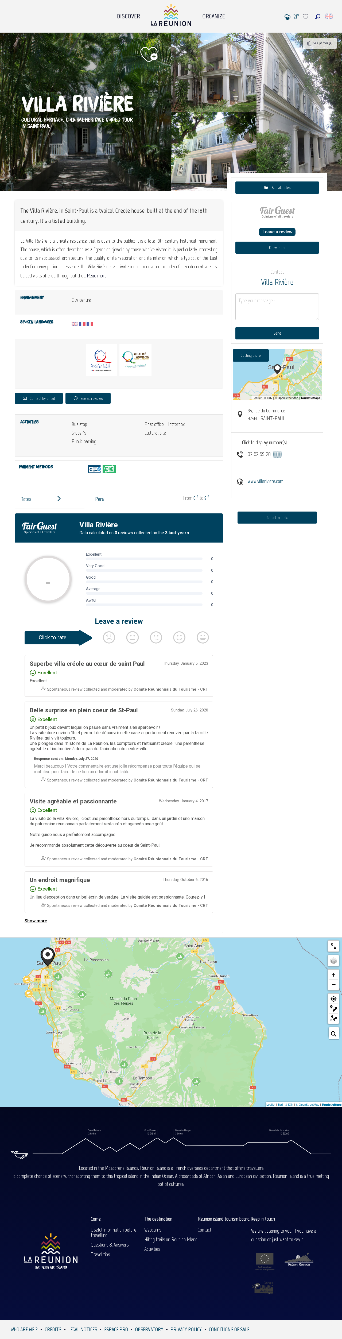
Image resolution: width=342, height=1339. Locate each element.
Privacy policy (186, 1329)
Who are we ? (24, 1329)
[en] (329, 16)
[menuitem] (128, 14)
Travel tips (100, 1254)
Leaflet (270, 1104)
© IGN (289, 1104)
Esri (280, 1104)
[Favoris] (306, 16)
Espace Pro (116, 1329)
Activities (152, 1249)
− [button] (334, 984)
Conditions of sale (229, 1329)
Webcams (152, 1229)
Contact (204, 1229)
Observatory (149, 1329)
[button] (317, 16)
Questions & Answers (110, 1244)
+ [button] (333, 975)
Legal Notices (82, 1329)
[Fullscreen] (333, 946)
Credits (53, 1329)
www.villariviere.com (265, 481)
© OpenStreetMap (307, 1104)
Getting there (251, 355)
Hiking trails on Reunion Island (170, 1239)
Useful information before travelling (113, 1232)
